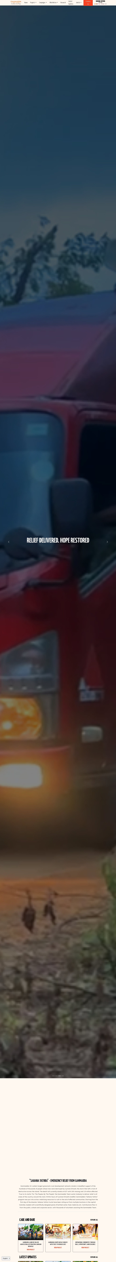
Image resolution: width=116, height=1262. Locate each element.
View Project (31, 1249)
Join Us (78, 2)
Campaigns (42, 2)
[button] (8, 542)
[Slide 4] (62, 1076)
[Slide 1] (53, 1076)
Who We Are (53, 2)
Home (26, 2)
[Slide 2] (56, 1076)
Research (63, 2)
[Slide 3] (59, 1076)
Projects (32, 2)
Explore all (94, 1220)
